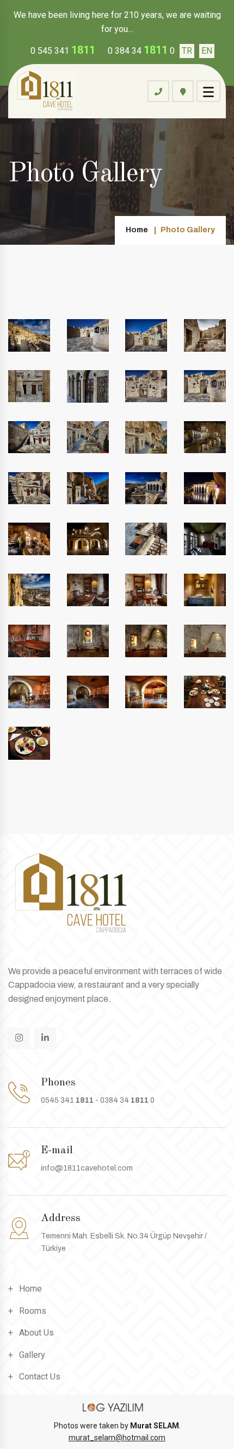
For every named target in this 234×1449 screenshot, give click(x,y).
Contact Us (39, 1376)
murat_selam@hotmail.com (117, 1437)
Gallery (32, 1355)
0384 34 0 (127, 1100)
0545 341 (67, 1100)
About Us (36, 1332)
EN (206, 51)
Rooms (32, 1311)
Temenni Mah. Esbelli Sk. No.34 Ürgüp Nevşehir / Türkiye (124, 1242)
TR (187, 51)
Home (137, 230)
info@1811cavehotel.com (87, 1168)
